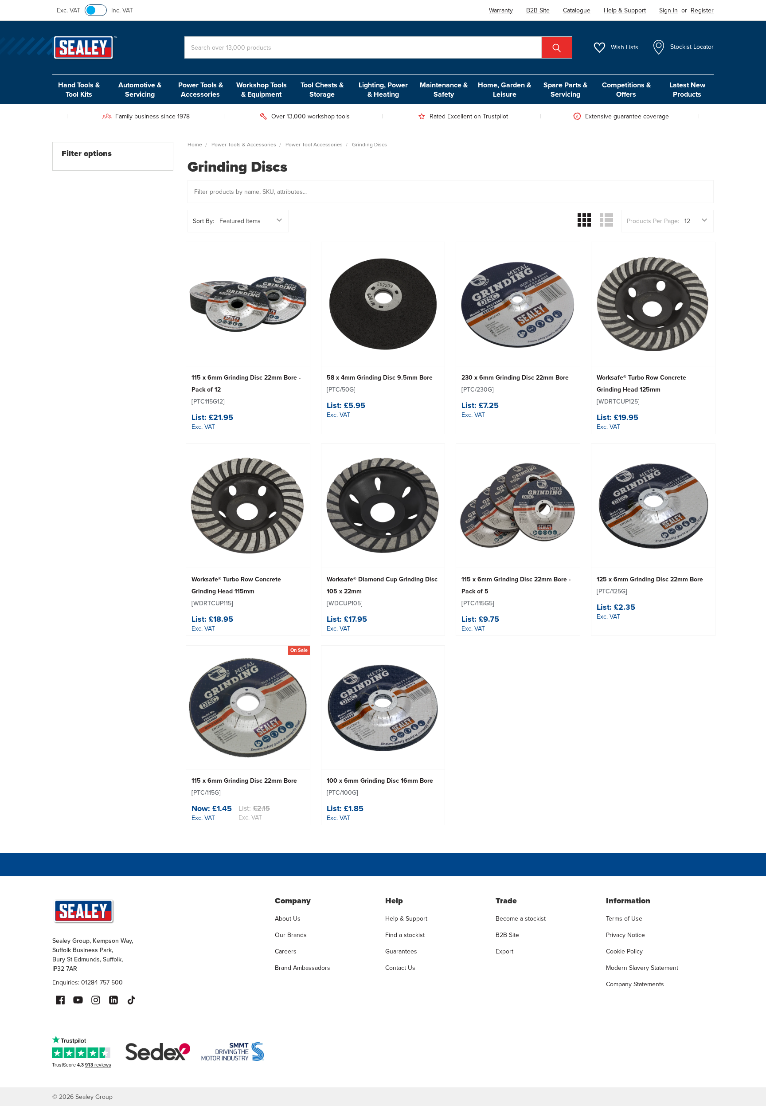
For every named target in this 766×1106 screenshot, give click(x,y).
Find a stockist (405, 935)
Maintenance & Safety (444, 89)
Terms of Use (624, 918)
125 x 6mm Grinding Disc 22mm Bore (650, 585)
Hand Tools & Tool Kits (79, 89)
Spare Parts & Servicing (565, 89)
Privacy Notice (625, 935)
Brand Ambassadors (302, 968)
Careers (286, 951)
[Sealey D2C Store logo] (157, 911)
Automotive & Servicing (139, 89)
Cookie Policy (624, 951)
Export (504, 951)
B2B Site (507, 935)
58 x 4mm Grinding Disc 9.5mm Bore (380, 383)
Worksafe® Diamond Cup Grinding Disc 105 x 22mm (382, 591)
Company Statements (635, 984)
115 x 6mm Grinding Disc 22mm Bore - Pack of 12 (246, 389)
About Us (288, 918)
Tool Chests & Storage (322, 89)
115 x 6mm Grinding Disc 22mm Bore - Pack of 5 (516, 591)
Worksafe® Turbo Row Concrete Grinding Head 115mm (236, 591)
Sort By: (203, 221)
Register (702, 10)
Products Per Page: (653, 221)
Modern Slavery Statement (642, 968)
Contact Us (400, 968)
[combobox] (378, 47)
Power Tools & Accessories (200, 89)
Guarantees (401, 951)
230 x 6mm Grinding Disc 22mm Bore (515, 383)
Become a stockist (521, 918)
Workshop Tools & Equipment (261, 89)
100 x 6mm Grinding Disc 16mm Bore (380, 786)
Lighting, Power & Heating (383, 89)
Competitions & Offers (626, 89)
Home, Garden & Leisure (504, 89)
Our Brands (291, 935)
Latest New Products (687, 89)
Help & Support (406, 918)
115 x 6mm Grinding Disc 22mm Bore (244, 786)
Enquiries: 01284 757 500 (87, 982)
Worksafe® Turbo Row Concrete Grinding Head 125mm (641, 389)
